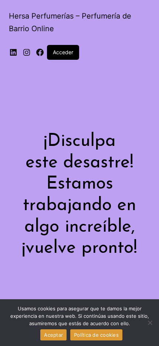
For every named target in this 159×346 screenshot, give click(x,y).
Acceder (63, 52)
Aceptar (53, 335)
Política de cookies (96, 335)
